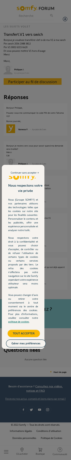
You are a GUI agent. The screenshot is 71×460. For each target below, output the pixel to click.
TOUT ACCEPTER (24, 333)
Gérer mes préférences (25, 343)
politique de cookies (18, 321)
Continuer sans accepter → (25, 172)
